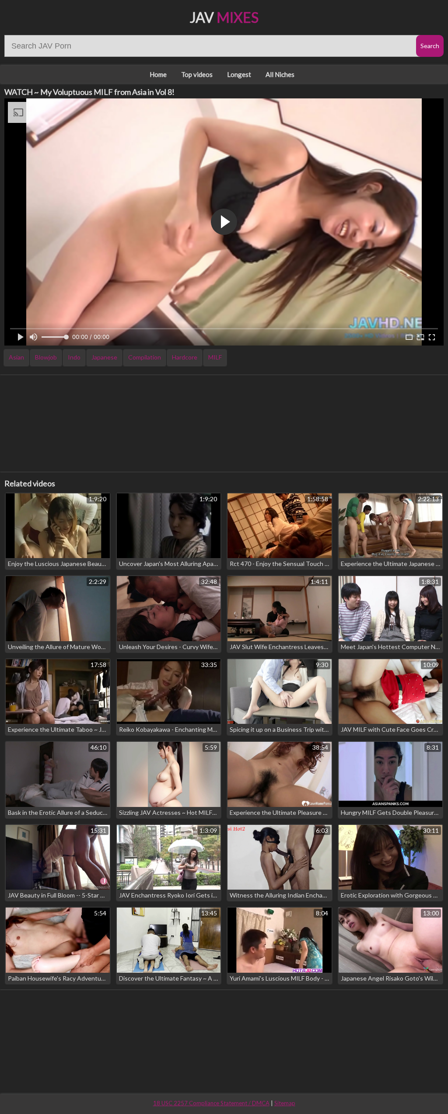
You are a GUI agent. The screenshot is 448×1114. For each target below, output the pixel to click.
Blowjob (46, 357)
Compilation (144, 357)
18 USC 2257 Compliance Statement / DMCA (211, 1103)
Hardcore (184, 357)
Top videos (197, 74)
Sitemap (284, 1103)
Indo (74, 357)
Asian (16, 357)
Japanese (104, 357)
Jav (224, 17)
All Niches (280, 74)
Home (158, 74)
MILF (215, 357)
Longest (239, 74)
